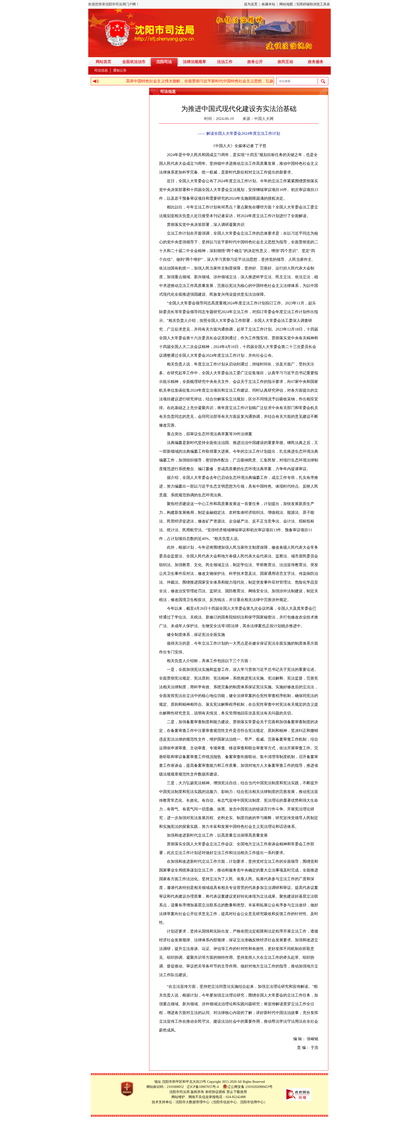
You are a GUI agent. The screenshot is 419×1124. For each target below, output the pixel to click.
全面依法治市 (133, 62)
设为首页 (251, 4)
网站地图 (286, 4)
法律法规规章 (194, 62)
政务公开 (255, 62)
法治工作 (225, 62)
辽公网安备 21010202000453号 (250, 1087)
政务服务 (315, 62)
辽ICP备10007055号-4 (204, 1087)
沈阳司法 (164, 62)
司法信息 (101, 70)
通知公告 (120, 70)
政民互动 (285, 62)
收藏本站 (268, 4)
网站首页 (103, 62)
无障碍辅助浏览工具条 (313, 4)
